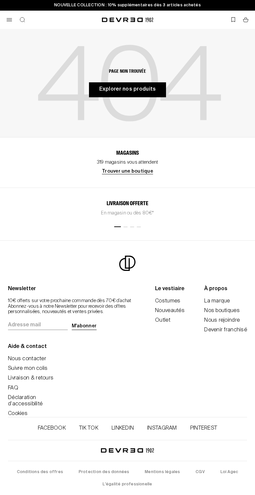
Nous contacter (27, 359)
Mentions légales (162, 472)
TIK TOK (88, 428)
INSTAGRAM (162, 428)
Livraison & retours (30, 378)
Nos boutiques (222, 310)
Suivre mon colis (27, 368)
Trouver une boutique (127, 171)
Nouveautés (170, 310)
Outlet (162, 320)
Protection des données (104, 472)
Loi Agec (229, 472)
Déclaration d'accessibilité (25, 401)
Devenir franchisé (225, 330)
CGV (200, 472)
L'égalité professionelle (127, 484)
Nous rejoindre (222, 320)
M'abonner (84, 326)
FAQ (13, 388)
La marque (217, 301)
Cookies (18, 413)
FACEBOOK (52, 428)
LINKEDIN (123, 428)
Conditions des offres (40, 472)
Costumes (167, 301)
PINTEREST (203, 428)
